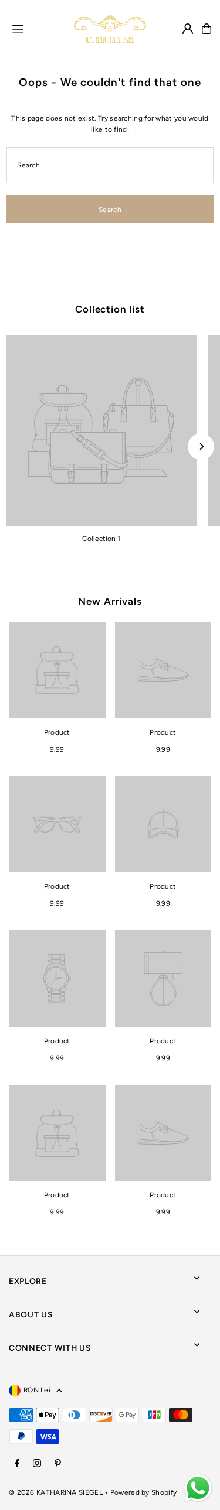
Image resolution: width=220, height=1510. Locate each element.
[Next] (201, 446)
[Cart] (206, 28)
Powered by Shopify (143, 1492)
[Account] (187, 28)
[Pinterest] (58, 1464)
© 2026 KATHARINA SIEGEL (56, 1492)
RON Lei (36, 1390)
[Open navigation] (37, 28)
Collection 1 (101, 539)
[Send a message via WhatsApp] (198, 1488)
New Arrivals (109, 601)
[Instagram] (37, 1464)
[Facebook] (17, 1464)
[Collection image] (101, 430)
